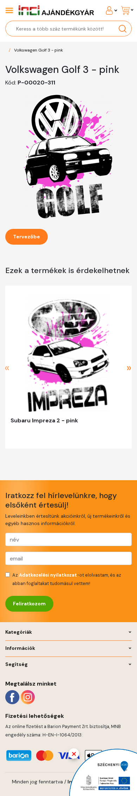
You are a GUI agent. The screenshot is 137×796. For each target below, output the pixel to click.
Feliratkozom (29, 603)
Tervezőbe (26, 236)
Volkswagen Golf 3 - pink (38, 50)
